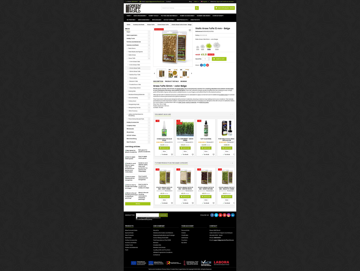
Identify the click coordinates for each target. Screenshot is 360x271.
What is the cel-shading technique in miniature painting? (143, 196)
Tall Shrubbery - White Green (185, 139)
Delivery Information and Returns (163, 233)
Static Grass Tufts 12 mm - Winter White (185, 188)
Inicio (127, 29)
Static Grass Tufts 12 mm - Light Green (164, 188)
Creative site (195, 20)
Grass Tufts (132, 58)
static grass (181, 102)
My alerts (184, 242)
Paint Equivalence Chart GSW (162, 240)
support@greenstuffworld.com (154, 1)
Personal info (185, 230)
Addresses (184, 238)
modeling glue (223, 95)
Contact (168, 1)
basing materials (191, 102)
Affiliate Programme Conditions (162, 252)
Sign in (218, 1)
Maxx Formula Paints (131, 230)
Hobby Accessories (187, 16)
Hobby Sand (132, 101)
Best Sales (128, 238)
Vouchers (184, 240)
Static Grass (132, 55)
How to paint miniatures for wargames (143, 177)
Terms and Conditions (154, 269)
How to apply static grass (142, 157)
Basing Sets (132, 91)
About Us (156, 230)
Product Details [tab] (172, 81)
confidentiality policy (145, 219)
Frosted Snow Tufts (135, 84)
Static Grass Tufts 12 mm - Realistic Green (227, 188)
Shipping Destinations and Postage (164, 235)
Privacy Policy (166, 269)
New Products (182, 20)
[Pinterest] (207, 65)
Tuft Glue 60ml (205, 139)
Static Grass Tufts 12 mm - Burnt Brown (206, 188)
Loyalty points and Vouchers (161, 250)
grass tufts (180, 89)
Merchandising (143, 20)
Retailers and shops (159, 247)
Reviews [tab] (184, 81)
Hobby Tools (153, 16)
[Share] (201, 65)
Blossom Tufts (133, 81)
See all (138, 204)
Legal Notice (182, 269)
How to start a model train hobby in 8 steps (143, 186)
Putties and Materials (169, 16)
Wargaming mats (134, 104)
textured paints (204, 102)
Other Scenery (133, 111)
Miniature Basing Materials (136, 94)
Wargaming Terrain (134, 107)
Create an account (228, 1)
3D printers (131, 20)
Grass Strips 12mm (135, 88)
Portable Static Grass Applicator (226, 139)
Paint (129, 16)
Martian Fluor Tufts (134, 75)
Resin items (132, 48)
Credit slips (184, 235)
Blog (190, 1)
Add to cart (219, 59)
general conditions (151, 218)
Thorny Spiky (133, 78)
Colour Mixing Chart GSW (160, 238)
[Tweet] (204, 65)
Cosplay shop (218, 16)
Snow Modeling (133, 98)
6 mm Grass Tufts (134, 65)
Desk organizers (140, 16)
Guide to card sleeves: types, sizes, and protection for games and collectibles (143, 167)
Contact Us (156, 255)
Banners (155, 242)
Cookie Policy (174, 269)
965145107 (135, 1)
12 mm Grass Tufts (134, 68)
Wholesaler (156, 20)
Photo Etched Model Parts (136, 119)
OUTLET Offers (169, 20)
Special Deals (129, 233)
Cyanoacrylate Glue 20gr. (164, 139)
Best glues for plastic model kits (144, 151)
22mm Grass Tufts (134, 71)
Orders (183, 233)
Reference (198, 31)
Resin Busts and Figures (136, 52)
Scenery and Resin (203, 16)
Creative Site (157, 245)
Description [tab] (158, 81)
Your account (187, 226)
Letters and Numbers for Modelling (136, 115)
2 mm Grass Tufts (134, 61)
